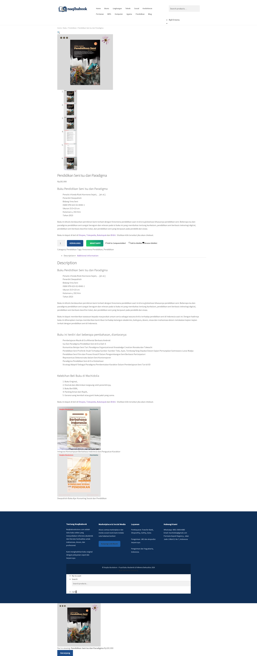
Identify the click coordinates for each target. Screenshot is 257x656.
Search (75, 579)
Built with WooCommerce (128, 570)
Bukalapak (102, 235)
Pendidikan (140, 14)
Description (69, 255)
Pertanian (100, 14)
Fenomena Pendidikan (92, 249)
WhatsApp (95, 243)
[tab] (69, 255)
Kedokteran (147, 8)
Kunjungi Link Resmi (109, 544)
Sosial (136, 8)
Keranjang (75, 243)
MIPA (109, 14)
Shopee (82, 235)
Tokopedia (91, 235)
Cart (74, 592)
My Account (76, 576)
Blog (150, 14)
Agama (129, 14)
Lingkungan (117, 8)
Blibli (113, 235)
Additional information (87, 255)
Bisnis (106, 8)
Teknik (128, 8)
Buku (65, 28)
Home (98, 8)
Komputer (119, 14)
